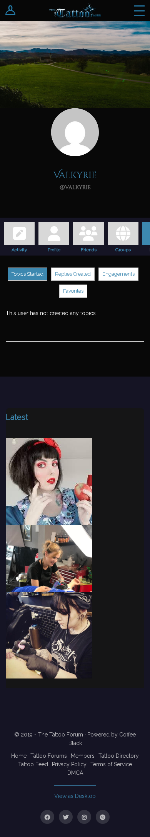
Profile (54, 248)
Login (10, 10)
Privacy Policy (69, 764)
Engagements (118, 274)
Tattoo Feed (33, 764)
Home (19, 756)
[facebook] (47, 817)
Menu (139, 10)
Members (83, 756)
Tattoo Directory (118, 756)
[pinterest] (103, 817)
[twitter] (66, 817)
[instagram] (84, 817)
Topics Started (27, 274)
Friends (89, 248)
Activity (19, 248)
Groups (123, 248)
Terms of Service (111, 764)
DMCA (75, 773)
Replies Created (73, 274)
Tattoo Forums (48, 756)
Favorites (73, 291)
